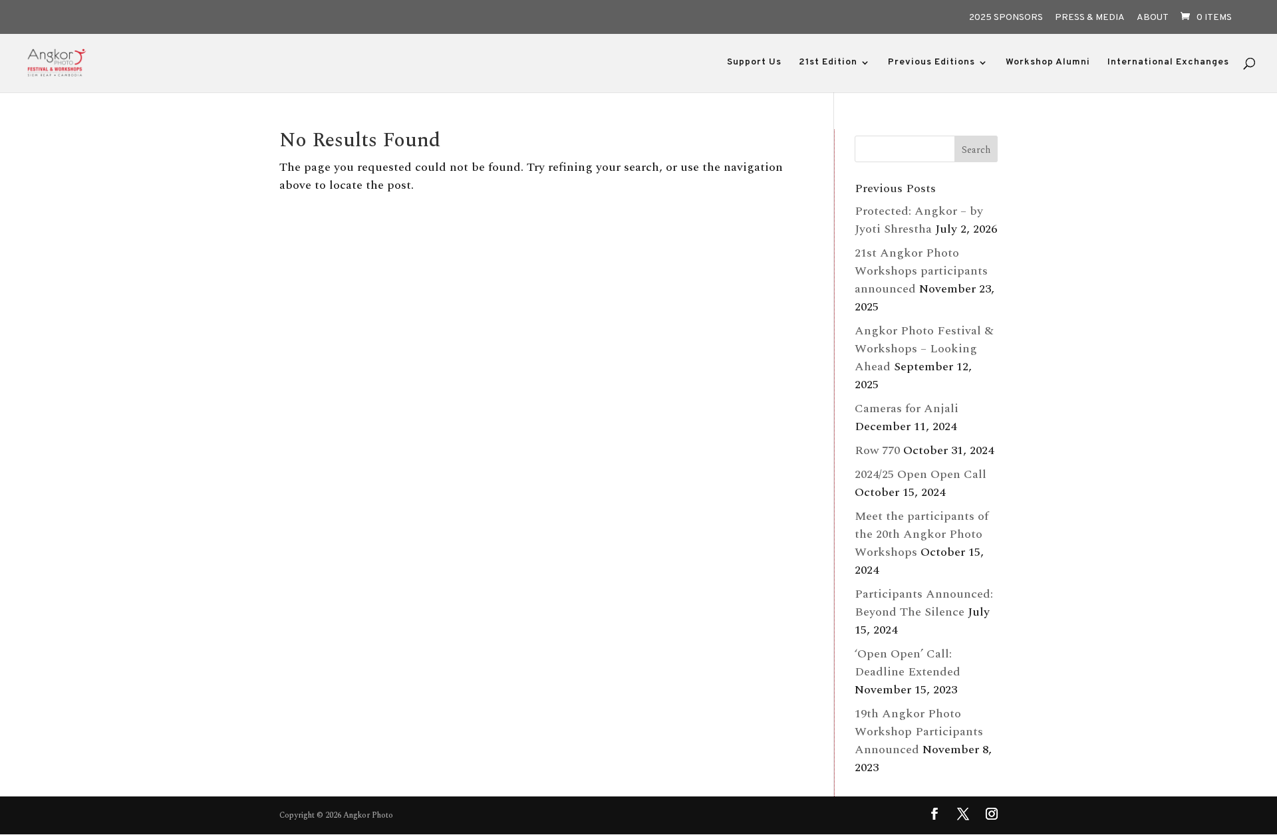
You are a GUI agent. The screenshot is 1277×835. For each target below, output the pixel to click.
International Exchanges (1168, 63)
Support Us (754, 63)
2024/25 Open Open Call (920, 474)
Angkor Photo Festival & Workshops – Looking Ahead (924, 349)
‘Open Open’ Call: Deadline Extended (907, 663)
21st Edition (828, 63)
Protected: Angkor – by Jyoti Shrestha (919, 220)
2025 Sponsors (1006, 18)
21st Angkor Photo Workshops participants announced (921, 271)
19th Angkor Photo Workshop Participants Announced (919, 732)
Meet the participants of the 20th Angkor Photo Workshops (921, 534)
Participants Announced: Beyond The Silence (924, 603)
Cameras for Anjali (906, 409)
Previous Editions (931, 63)
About (1153, 18)
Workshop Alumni (1048, 63)
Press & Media (1090, 18)
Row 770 (877, 450)
